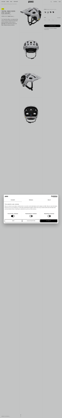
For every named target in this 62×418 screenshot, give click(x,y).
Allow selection (31, 220)
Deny (13, 220)
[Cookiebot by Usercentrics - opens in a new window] (52, 196)
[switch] (31, 216)
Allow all (48, 220)
